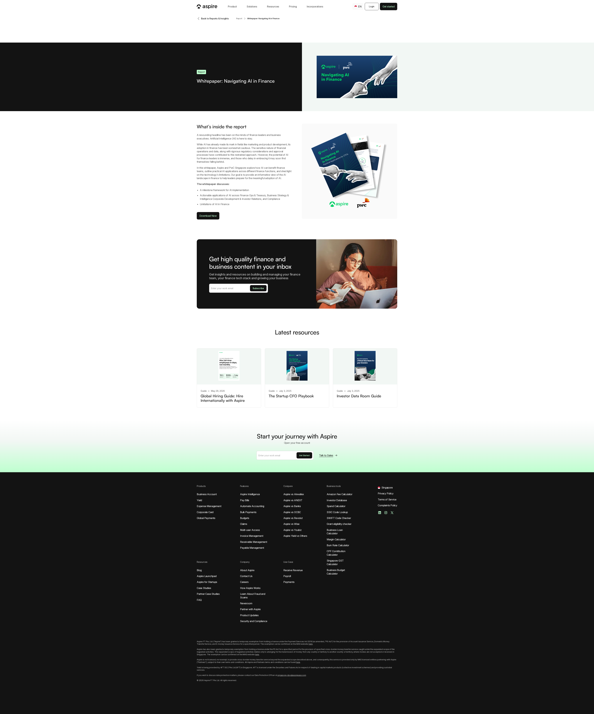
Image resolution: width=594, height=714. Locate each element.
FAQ (199, 599)
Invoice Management (251, 535)
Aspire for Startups (207, 582)
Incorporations (315, 6)
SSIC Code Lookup (337, 512)
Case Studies (204, 588)
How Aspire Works (250, 588)
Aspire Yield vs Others (295, 535)
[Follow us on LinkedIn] (379, 512)
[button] (232, 6)
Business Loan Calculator (335, 531)
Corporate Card (205, 512)
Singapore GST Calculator (335, 562)
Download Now (208, 215)
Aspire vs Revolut (293, 518)
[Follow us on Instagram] (386, 512)
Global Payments (206, 518)
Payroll (287, 576)
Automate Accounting (252, 506)
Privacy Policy (385, 493)
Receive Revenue (293, 570)
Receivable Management (253, 541)
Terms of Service (387, 499)
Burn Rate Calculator (338, 545)
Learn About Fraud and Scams (252, 595)
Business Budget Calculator (336, 572)
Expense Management (209, 506)
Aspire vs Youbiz (292, 530)
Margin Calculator (336, 539)
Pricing (293, 6)
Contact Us (246, 576)
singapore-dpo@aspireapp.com (291, 675)
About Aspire (247, 570)
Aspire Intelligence (250, 494)
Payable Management (252, 547)
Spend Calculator (336, 506)
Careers (244, 582)
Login (371, 6)
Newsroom (246, 603)
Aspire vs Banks (292, 506)
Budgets (244, 518)
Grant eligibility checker (339, 523)
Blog (199, 570)
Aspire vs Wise (291, 523)
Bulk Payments (248, 512)
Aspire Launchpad (207, 576)
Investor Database (337, 500)
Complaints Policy (387, 505)
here (311, 644)
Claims (243, 523)
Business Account (207, 494)
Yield (199, 500)
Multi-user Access (250, 530)
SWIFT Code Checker (339, 518)
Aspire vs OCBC (292, 512)
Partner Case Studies (208, 593)
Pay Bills (244, 500)
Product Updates (249, 615)
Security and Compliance (253, 621)
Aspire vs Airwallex (293, 494)
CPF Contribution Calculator (336, 553)
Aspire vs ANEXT (292, 500)
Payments (288, 582)
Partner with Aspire (250, 609)
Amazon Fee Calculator (339, 494)
